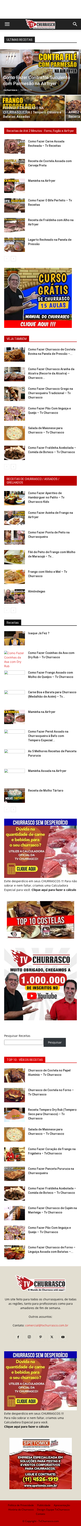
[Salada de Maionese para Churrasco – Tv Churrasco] (14, 433)
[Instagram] (29, 1337)
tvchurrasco (10, 89)
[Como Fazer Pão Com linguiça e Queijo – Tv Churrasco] (14, 413)
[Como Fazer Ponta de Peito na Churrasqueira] (14, 537)
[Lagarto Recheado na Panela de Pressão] (14, 245)
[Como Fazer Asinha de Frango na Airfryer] (14, 518)
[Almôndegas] (14, 596)
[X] (52, 1337)
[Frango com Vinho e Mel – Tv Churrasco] (14, 577)
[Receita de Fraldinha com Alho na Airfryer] (14, 225)
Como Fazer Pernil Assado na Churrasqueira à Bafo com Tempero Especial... (48, 736)
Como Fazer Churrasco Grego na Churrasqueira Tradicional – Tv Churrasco (50, 393)
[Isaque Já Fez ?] (14, 638)
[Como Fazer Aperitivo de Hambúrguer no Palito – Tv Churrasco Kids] (14, 498)
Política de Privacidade (21, 1505)
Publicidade (43, 1505)
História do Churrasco (21, 1509)
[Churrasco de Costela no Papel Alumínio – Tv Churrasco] (14, 1075)
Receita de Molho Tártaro (45, 790)
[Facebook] (18, 1337)
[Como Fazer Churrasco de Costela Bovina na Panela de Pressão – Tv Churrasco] (14, 354)
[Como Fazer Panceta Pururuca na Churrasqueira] (14, 1174)
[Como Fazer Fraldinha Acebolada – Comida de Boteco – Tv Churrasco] (14, 453)
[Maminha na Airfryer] (14, 186)
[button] (7, 24)
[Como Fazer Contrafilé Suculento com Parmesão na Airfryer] (40, 72)
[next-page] (13, 258)
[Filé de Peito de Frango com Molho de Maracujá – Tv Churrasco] (14, 557)
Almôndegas (36, 591)
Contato (40, 1514)
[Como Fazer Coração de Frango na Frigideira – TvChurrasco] (14, 1154)
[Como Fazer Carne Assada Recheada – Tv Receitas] (14, 146)
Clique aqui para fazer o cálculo (54, 890)
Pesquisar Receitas (17, 1036)
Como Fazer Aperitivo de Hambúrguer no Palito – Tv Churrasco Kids (46, 497)
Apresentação (62, 1505)
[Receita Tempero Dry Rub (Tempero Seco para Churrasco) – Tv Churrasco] (14, 1115)
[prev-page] (6, 258)
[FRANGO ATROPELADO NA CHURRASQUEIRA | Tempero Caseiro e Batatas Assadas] (32, 111)
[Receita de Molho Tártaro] (14, 795)
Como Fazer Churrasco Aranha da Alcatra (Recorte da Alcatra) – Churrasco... (51, 373)
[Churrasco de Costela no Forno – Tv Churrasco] (14, 1095)
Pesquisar (55, 1042)
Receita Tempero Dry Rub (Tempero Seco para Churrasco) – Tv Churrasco (52, 1114)
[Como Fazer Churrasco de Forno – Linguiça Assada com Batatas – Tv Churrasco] (14, 1252)
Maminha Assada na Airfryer (47, 771)
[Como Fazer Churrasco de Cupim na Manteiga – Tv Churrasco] (14, 1213)
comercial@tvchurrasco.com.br (46, 1325)
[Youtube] (63, 1337)
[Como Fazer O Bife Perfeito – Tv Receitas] (14, 205)
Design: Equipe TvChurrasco (53, 1509)
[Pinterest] (40, 1337)
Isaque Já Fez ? (38, 633)
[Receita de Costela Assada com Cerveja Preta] (14, 166)
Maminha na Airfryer (41, 180)
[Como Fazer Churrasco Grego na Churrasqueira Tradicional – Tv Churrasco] (14, 394)
